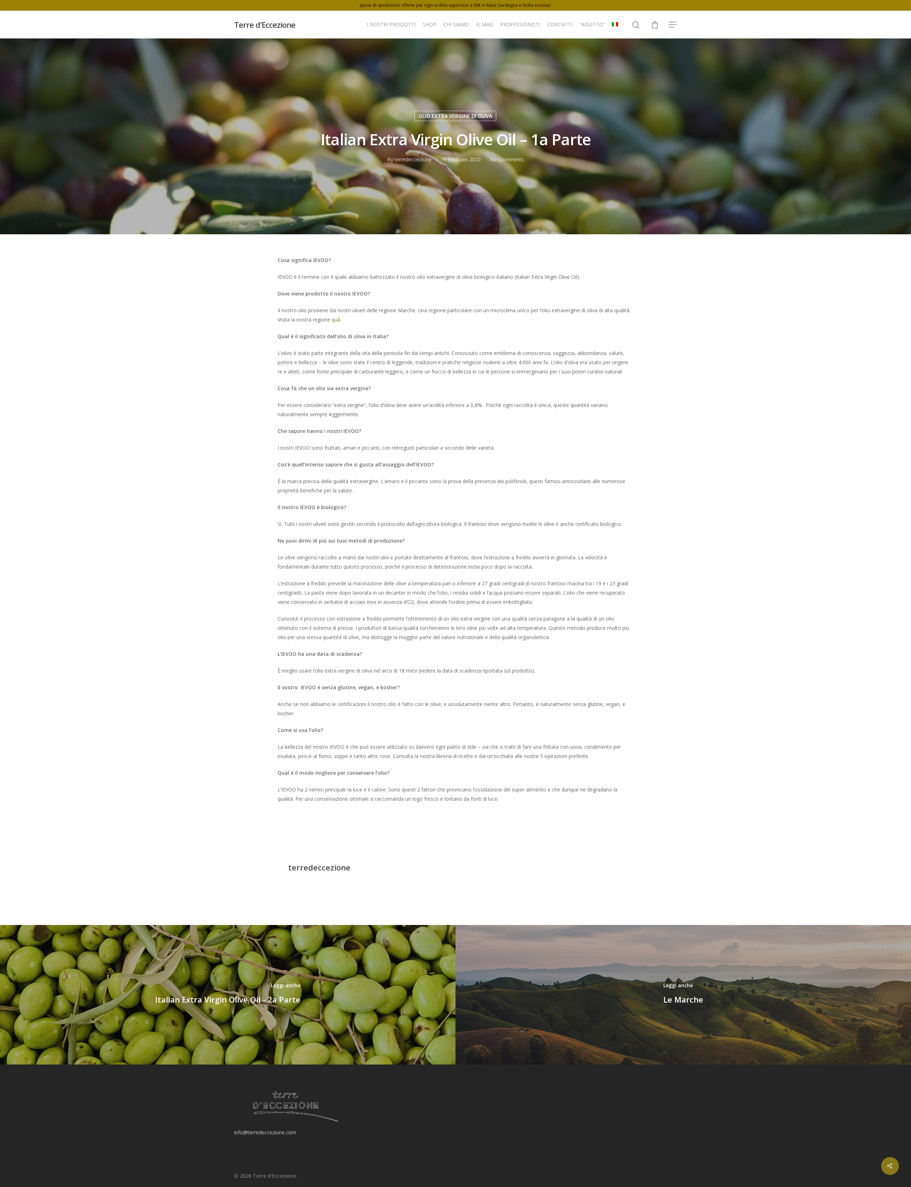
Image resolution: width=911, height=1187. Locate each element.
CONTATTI (560, 24)
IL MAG (484, 24)
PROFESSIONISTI (520, 24)
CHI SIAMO (456, 24)
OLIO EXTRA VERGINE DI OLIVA (455, 115)
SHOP (429, 24)
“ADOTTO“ (592, 24)
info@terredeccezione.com (265, 1132)
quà (336, 319)
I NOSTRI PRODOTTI (391, 24)
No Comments (507, 159)
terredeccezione (413, 159)
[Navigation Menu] (673, 24)
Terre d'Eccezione (264, 24)
